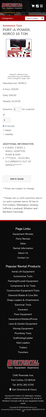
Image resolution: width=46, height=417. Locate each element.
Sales (23, 243)
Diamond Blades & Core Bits (23, 295)
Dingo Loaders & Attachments (23, 300)
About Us (23, 253)
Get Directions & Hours (24, 389)
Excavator (23, 309)
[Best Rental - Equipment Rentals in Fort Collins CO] (12, 8)
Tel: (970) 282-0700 (23, 384)
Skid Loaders (23, 342)
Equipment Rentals (23, 234)
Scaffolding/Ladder (23, 338)
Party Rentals (23, 238)
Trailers (23, 347)
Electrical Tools (23, 304)
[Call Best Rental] (37, 6)
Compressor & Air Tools (23, 285)
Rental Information (23, 248)
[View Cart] (33, 6)
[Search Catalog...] (42, 18)
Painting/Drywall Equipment (23, 281)
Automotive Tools (12, 25)
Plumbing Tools (23, 333)
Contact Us (23, 257)
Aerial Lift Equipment (23, 271)
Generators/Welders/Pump (23, 319)
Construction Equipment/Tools (23, 290)
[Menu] (41, 6)
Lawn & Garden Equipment (23, 323)
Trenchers (23, 352)
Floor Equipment (23, 314)
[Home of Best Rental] (23, 370)
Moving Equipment (23, 328)
